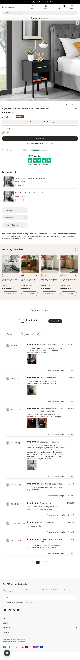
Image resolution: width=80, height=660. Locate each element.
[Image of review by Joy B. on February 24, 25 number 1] (31, 359)
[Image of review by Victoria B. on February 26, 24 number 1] (31, 423)
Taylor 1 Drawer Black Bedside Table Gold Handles (31, 193)
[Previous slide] (2, 60)
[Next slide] (77, 60)
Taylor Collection (71, 105)
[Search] (4, 13)
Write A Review (55, 321)
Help (39, 621)
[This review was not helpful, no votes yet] (72, 370)
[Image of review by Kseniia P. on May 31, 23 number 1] (31, 465)
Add (21, 185)
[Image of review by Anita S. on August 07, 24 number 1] (31, 390)
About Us (39, 630)
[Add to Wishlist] (76, 109)
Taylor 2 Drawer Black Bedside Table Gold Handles (31, 178)
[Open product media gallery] (77, 23)
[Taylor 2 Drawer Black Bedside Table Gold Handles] (8, 181)
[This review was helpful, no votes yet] (68, 370)
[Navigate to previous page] (33, 562)
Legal (39, 625)
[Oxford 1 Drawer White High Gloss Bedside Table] (11, 264)
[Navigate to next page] (47, 562)
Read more (48, 459)
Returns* (41, 18)
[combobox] (14, 334)
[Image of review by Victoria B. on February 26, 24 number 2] (42, 423)
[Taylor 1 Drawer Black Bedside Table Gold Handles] (8, 196)
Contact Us (39, 635)
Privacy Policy (32, 602)
